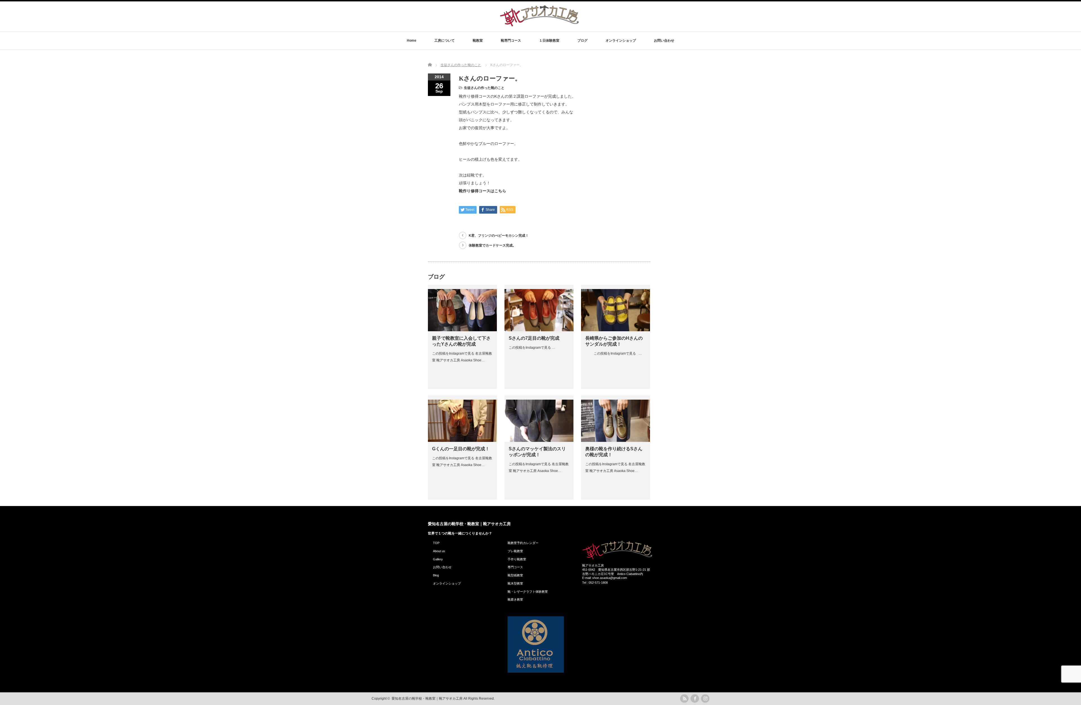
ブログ (582, 40)
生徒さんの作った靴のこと (484, 88)
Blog (436, 575)
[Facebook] (695, 698)
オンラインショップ (621, 40)
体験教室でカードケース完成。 (492, 245)
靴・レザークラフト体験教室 (528, 591)
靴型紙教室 (515, 575)
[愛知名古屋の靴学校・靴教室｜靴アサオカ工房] (539, 26)
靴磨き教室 (515, 599)
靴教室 (478, 40)
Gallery (438, 559)
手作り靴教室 (517, 559)
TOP (436, 543)
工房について (444, 40)
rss (684, 698)
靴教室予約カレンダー (523, 543)
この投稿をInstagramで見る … (532, 348)
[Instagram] (705, 698)
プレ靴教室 (515, 551)
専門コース (515, 567)
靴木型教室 (515, 583)
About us (439, 551)
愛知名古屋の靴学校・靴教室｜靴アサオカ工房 (469, 524)
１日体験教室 (549, 40)
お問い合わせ (664, 40)
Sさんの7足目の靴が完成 (534, 338)
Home (411, 40)
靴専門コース (511, 40)
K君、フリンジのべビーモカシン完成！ (499, 236)
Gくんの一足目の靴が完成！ (461, 448)
